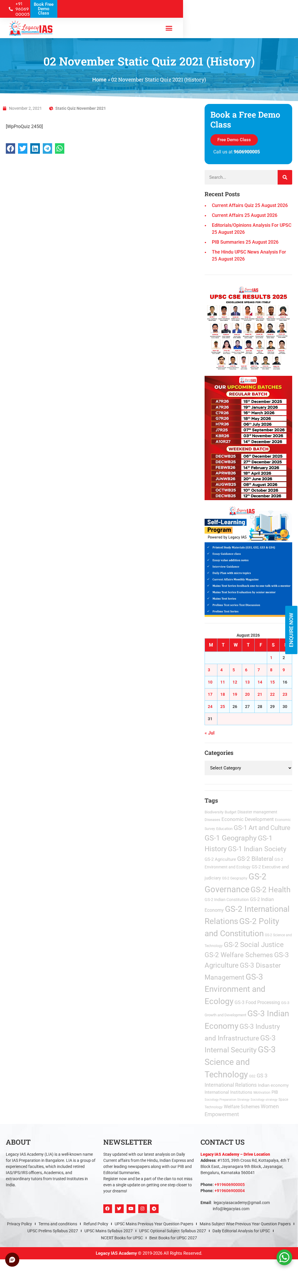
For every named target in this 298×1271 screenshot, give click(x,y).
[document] (149, 635)
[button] (214, 558)
